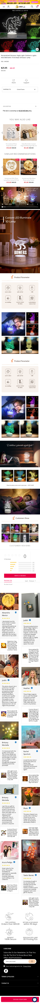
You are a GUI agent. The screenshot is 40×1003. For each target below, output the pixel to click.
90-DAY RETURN (23, 111)
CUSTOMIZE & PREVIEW (20, 999)
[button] (2, 136)
